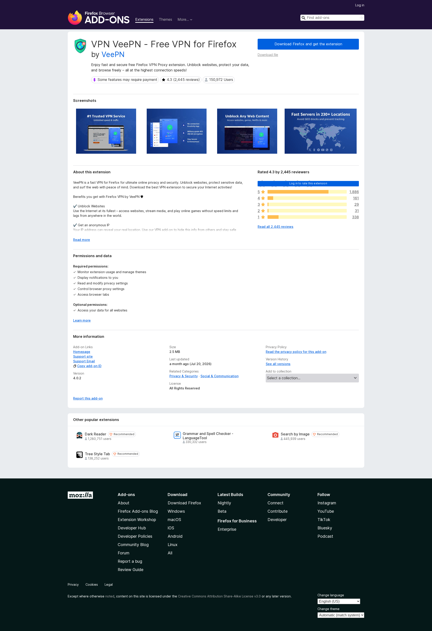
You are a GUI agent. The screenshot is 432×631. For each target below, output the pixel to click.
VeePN (113, 54)
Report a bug (130, 561)
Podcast (325, 536)
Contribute (278, 511)
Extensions (144, 19)
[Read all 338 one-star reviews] (307, 217)
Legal (109, 584)
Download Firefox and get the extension (308, 44)
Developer (277, 519)
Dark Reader (95, 434)
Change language (330, 595)
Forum (123, 553)
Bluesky (324, 528)
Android (175, 536)
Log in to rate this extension (308, 183)
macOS (174, 519)
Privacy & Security (183, 376)
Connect (276, 503)
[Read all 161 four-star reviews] (307, 198)
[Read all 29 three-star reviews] (307, 204)
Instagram (326, 503)
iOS (171, 528)
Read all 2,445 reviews (275, 227)
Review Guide (130, 569)
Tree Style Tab (97, 454)
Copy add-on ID (89, 366)
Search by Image (295, 434)
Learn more (82, 320)
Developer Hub (132, 528)
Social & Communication (219, 376)
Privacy (73, 584)
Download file (268, 55)
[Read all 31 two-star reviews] (307, 211)
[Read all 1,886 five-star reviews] (307, 192)
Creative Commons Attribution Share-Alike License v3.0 (219, 596)
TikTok (323, 519)
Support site (83, 356)
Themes (165, 19)
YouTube (325, 511)
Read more (81, 240)
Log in (359, 5)
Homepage (81, 352)
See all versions (278, 364)
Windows (176, 511)
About (123, 503)
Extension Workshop (137, 519)
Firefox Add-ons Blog (138, 511)
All (170, 553)
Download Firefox (184, 503)
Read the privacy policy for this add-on (296, 352)
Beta (222, 511)
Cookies (92, 584)
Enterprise (227, 529)
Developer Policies (135, 536)
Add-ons (126, 494)
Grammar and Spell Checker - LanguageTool (208, 436)
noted (109, 596)
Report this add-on (88, 398)
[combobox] (332, 18)
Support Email (84, 361)
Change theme (328, 609)
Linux (173, 544)
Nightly (224, 503)
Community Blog (133, 544)
